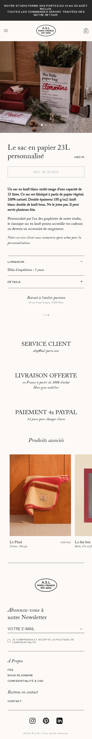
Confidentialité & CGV (26, 681)
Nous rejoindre (20, 675)
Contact (15, 701)
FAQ (10, 669)
